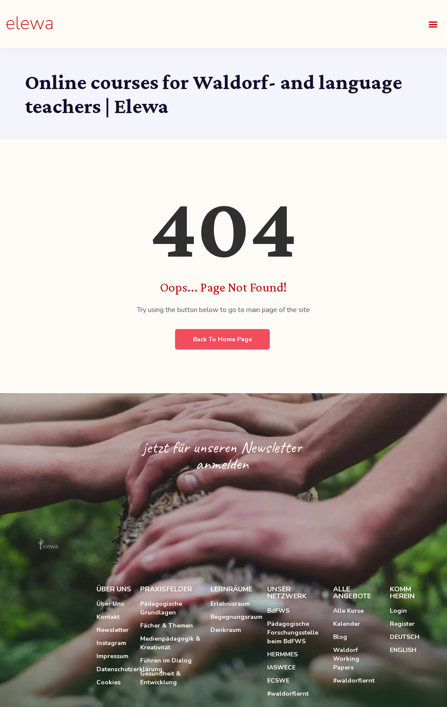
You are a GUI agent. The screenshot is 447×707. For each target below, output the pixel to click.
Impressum (112, 656)
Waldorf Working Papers (346, 659)
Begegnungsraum (234, 617)
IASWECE (281, 667)
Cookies (108, 682)
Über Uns (110, 604)
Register (402, 624)
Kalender (346, 624)
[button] (433, 24)
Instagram (111, 643)
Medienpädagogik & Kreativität (170, 643)
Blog (340, 637)
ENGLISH (403, 650)
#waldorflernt (288, 694)
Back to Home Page (222, 339)
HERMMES (282, 654)
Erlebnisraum (230, 604)
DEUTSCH (404, 637)
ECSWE (278, 680)
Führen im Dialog (166, 660)
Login (398, 611)
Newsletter (112, 630)
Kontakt (108, 617)
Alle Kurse (348, 611)
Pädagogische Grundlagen (161, 608)
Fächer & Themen (166, 625)
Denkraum (225, 630)
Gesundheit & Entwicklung (160, 677)
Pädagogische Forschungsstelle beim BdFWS (292, 632)
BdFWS (278, 611)
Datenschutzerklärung (113, 669)
